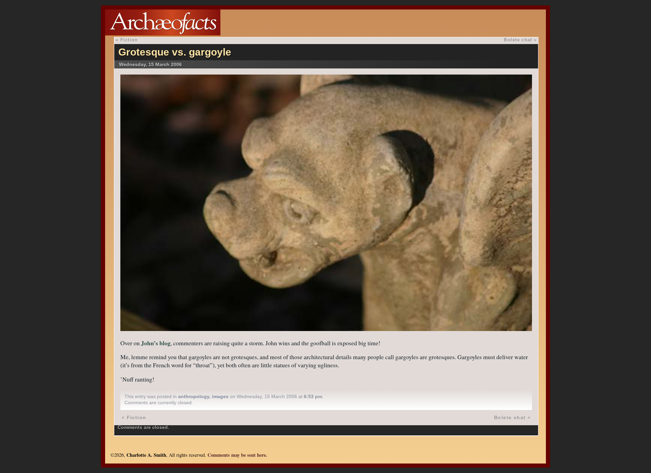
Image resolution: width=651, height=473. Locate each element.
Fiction (129, 39)
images (220, 396)
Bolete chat (518, 39)
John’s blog (156, 342)
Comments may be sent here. (237, 454)
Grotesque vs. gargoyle (174, 52)
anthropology (193, 396)
